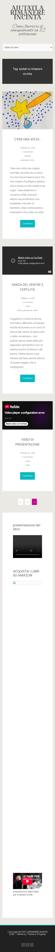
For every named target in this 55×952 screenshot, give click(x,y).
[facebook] (23, 945)
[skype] (32, 945)
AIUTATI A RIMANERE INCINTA (27, 20)
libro (32, 160)
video (35, 310)
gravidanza (25, 160)
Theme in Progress (36, 934)
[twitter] (27, 945)
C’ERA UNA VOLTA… (27, 139)
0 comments (27, 152)
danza (19, 310)
